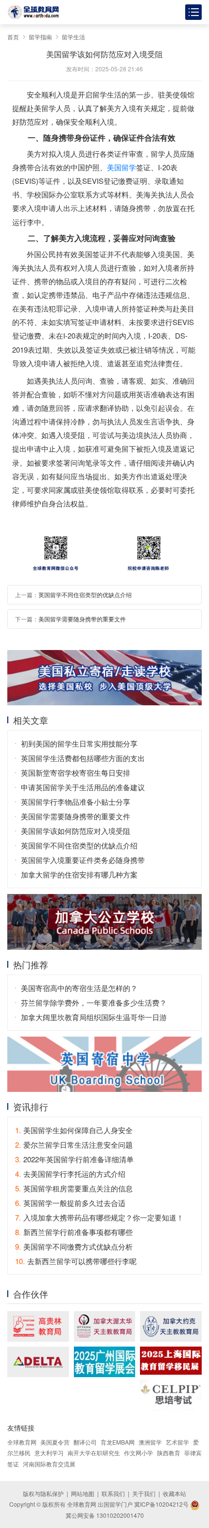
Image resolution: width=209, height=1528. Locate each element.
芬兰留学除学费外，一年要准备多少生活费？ (94, 1002)
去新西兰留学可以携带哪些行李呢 (76, 1261)
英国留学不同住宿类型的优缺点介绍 (85, 594)
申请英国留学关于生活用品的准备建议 (83, 787)
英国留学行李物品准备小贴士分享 (75, 802)
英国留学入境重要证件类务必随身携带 (83, 860)
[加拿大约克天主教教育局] (171, 1326)
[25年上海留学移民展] (171, 1361)
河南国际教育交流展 (49, 1464)
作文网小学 (138, 1452)
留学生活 (73, 37)
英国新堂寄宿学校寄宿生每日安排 (75, 772)
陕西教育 (168, 1452)
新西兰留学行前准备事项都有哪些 (74, 1232)
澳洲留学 (150, 1442)
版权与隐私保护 (43, 1493)
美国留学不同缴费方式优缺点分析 (74, 1246)
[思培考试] (171, 1395)
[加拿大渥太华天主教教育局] (105, 1326)
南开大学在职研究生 (94, 1452)
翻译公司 (85, 1442)
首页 (13, 37)
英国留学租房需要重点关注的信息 (74, 1188)
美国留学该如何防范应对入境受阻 (75, 831)
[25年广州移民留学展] (105, 1362)
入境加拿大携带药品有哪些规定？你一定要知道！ (99, 1217)
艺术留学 (177, 1442)
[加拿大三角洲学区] (38, 1362)
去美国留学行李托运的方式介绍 (70, 1174)
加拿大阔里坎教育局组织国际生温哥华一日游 (94, 1017)
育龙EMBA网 (118, 1442)
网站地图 (82, 1493)
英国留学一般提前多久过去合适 (70, 1203)
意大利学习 (49, 1452)
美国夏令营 (55, 1442)
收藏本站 (174, 1493)
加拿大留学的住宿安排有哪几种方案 (79, 874)
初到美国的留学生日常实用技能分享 (79, 743)
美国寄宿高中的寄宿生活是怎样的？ (79, 988)
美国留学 (121, 167)
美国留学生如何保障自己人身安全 (74, 1130)
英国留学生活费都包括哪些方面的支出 (83, 758)
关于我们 (144, 1493)
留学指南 (40, 37)
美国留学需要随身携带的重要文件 (82, 619)
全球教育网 (21, 1442)
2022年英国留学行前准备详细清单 (74, 1159)
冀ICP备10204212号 (161, 1504)
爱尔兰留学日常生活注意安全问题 (74, 1144)
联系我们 (113, 1493)
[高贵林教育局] (38, 1326)
